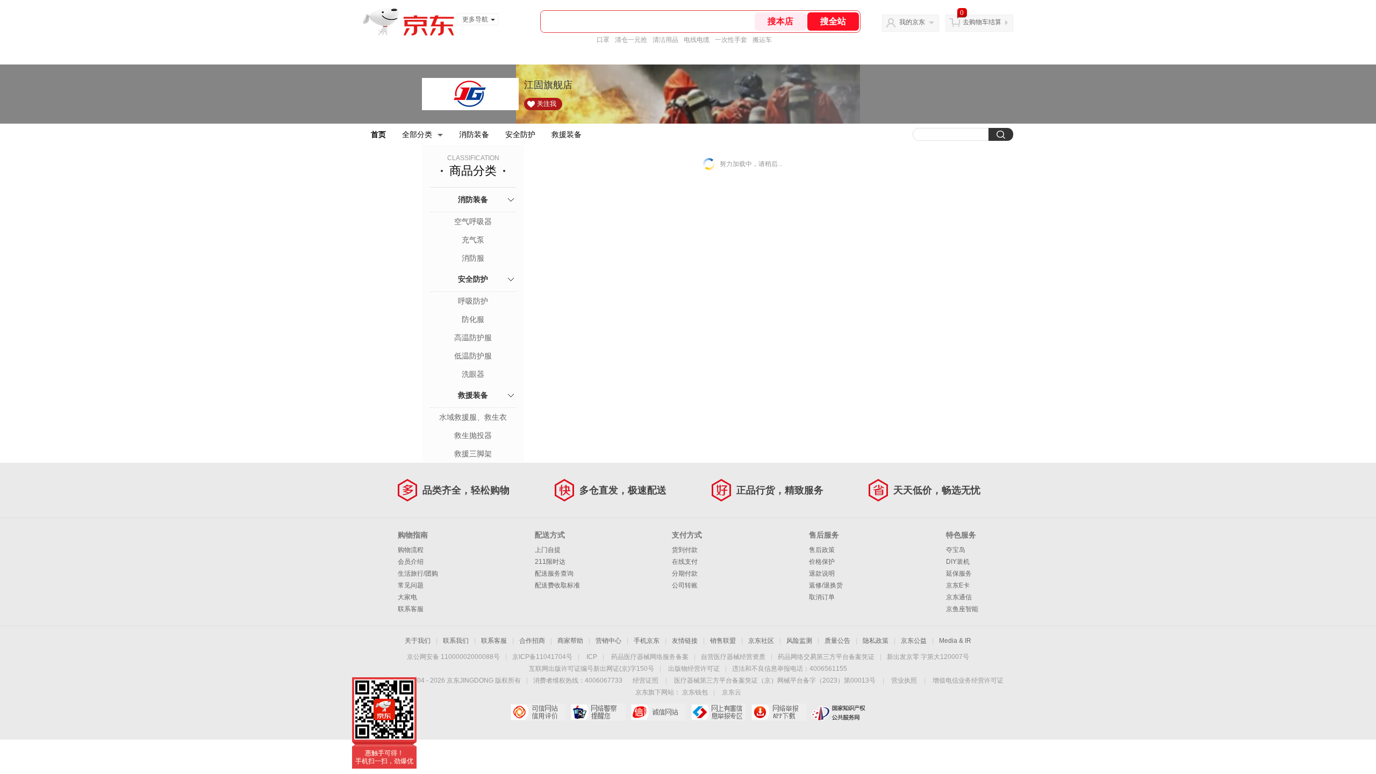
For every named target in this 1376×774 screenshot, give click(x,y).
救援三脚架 (473, 453)
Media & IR (955, 640)
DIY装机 (958, 561)
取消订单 (822, 597)
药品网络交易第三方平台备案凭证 (826, 657)
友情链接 (685, 640)
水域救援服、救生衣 (473, 417)
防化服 (473, 319)
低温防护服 (473, 356)
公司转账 (685, 585)
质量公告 (837, 640)
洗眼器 (473, 374)
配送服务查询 (554, 573)
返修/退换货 (826, 585)
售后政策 (822, 550)
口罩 (603, 40)
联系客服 (411, 609)
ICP (591, 657)
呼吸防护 (473, 301)
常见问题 (411, 585)
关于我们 (418, 640)
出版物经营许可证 (694, 668)
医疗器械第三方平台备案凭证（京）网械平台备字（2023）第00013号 (775, 680)
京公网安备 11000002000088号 (453, 657)
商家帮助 (570, 640)
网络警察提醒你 (598, 712)
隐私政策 (875, 640)
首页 (378, 134)
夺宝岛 (955, 550)
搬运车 (762, 40)
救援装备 (566, 134)
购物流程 (411, 550)
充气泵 (473, 239)
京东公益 (914, 640)
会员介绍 (411, 561)
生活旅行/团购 (418, 573)
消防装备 (474, 134)
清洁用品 (665, 40)
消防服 (473, 258)
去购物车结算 (982, 22)
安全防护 (520, 134)
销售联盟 (723, 640)
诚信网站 (658, 712)
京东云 (731, 692)
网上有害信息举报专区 (718, 712)
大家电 (407, 597)
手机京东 (647, 640)
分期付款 (685, 573)
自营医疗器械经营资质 (733, 657)
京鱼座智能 (962, 609)
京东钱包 (695, 692)
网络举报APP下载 (778, 712)
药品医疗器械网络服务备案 (650, 657)
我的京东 (912, 22)
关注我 (546, 104)
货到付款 (685, 550)
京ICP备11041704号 (542, 657)
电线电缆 (697, 40)
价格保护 (822, 561)
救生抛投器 (473, 435)
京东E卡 (958, 585)
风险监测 (799, 640)
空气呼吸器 (473, 221)
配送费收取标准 (557, 585)
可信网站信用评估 (537, 712)
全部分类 (417, 134)
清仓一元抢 (631, 40)
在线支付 (685, 561)
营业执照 (904, 680)
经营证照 (645, 680)
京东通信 (959, 597)
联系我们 (456, 640)
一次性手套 (731, 40)
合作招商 (532, 640)
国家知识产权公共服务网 (838, 712)
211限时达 (550, 561)
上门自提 (548, 550)
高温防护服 (473, 337)
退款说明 (822, 573)
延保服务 (959, 573)
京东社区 (761, 640)
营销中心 (608, 640)
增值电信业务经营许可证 (968, 680)
